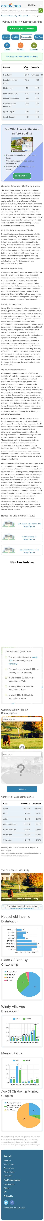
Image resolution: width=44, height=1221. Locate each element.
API (5, 1192)
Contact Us (8, 1176)
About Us (7, 1160)
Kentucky (13, 16)
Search (4, 16)
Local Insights (9, 1184)
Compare (22, 789)
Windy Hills (24, 16)
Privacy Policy (9, 1172)
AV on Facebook (12, 1202)
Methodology (9, 1164)
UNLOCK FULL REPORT (23, 29)
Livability (31, 5)
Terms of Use (9, 1168)
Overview (6, 37)
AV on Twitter (6, 1202)
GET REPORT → (22, 176)
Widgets (7, 1188)
